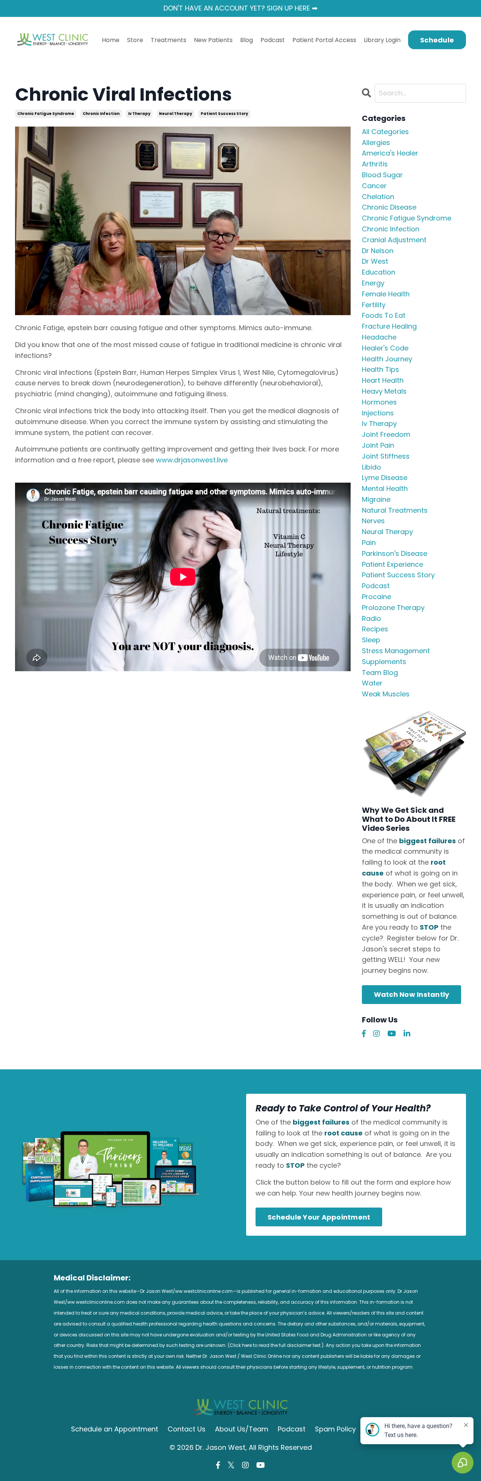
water (372, 683)
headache (379, 337)
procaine (376, 596)
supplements (384, 661)
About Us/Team (241, 1429)
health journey (387, 359)
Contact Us (187, 1429)
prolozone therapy (393, 607)
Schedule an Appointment (114, 1429)
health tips (380, 369)
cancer (374, 185)
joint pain (378, 445)
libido (371, 467)
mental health (385, 488)
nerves (373, 520)
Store (135, 40)
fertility (374, 304)
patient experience (392, 564)
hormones (379, 402)
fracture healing (389, 326)
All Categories (385, 131)
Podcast (272, 40)
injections (378, 413)
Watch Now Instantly (411, 994)
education (378, 272)
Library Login (382, 40)
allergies (376, 142)
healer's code (385, 348)
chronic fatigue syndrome (45, 113)
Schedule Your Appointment (319, 1217)
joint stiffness (386, 456)
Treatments (168, 40)
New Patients (213, 40)
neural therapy (175, 113)
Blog (246, 40)
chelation (378, 196)
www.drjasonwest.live (192, 460)
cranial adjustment (394, 240)
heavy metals (384, 391)
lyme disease (384, 477)
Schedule (437, 40)
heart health (383, 380)
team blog (380, 672)
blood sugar (382, 175)
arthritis (375, 164)
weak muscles (386, 694)
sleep (371, 640)
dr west (375, 261)
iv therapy (139, 113)
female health (386, 294)
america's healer (390, 153)
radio (371, 618)
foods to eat (383, 315)
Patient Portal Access (324, 40)
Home (110, 40)
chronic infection (101, 113)
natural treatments (395, 510)
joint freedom (386, 434)
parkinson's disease (394, 553)
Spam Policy (335, 1429)
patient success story (224, 113)
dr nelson (377, 250)
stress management (396, 650)
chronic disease (389, 207)
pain (369, 542)
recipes (375, 629)
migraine (376, 499)
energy (373, 283)
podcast (376, 585)
